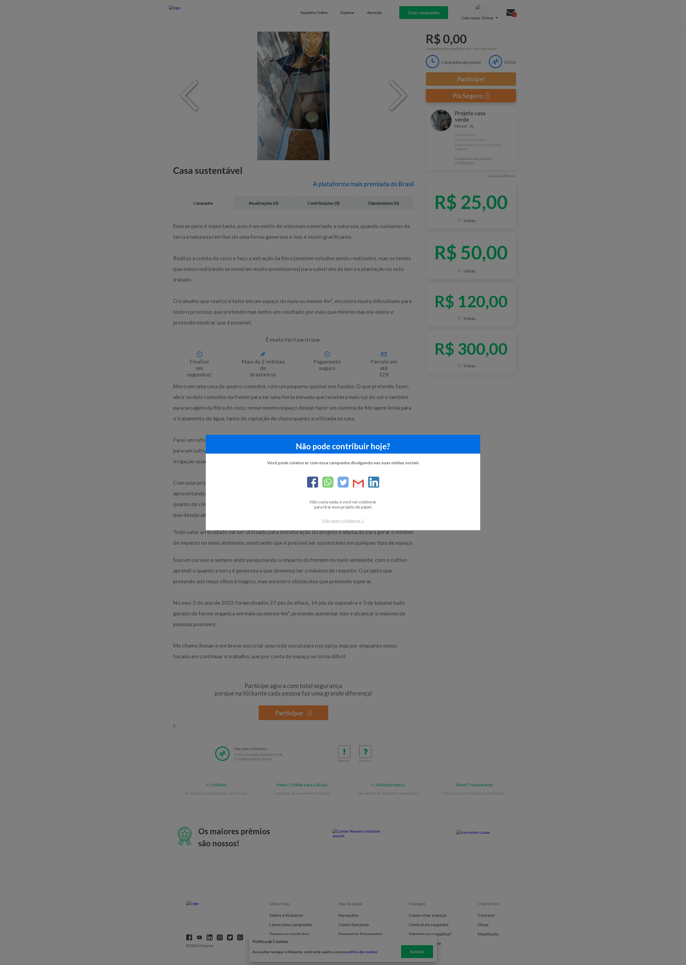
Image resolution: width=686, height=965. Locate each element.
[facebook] (312, 482)
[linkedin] (371, 482)
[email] (356, 484)
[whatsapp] (325, 482)
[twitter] (341, 482)
